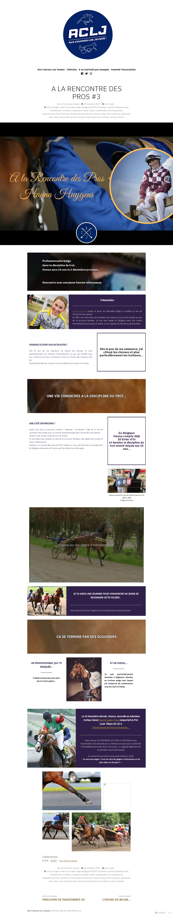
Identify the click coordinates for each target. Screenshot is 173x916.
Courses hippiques (115, 107)
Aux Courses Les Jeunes (51, 69)
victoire (113, 117)
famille (85, 110)
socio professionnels (68, 117)
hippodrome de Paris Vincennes (55, 114)
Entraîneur (67, 110)
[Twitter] (86, 73)
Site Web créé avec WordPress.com (66, 910)
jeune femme (87, 114)
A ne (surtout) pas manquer (94, 69)
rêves (56, 117)
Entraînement (56, 110)
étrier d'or (64, 107)
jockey (103, 114)
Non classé (109, 104)
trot (99, 117)
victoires (120, 117)
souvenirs (82, 117)
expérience (77, 110)
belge (78, 107)
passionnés (125, 114)
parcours (116, 114)
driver (126, 107)
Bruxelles (102, 107)
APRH (54, 860)
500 (48, 107)
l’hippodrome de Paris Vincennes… (110, 727)
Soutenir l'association (123, 69)
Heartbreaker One (103, 110)
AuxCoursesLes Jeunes (69, 104)
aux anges (55, 107)
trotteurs (105, 117)
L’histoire (72, 69)
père (51, 117)
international (75, 114)
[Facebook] (82, 73)
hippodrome (117, 110)
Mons (109, 114)
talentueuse (91, 117)
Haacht (92, 110)
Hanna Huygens (79, 311)
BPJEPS (93, 107)
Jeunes (97, 114)
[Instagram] (90, 73)
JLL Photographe (68, 860)
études (72, 107)
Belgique (85, 107)
